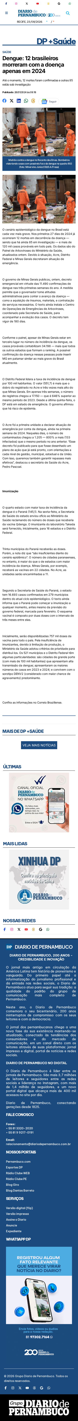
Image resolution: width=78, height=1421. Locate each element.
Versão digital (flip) (19, 1208)
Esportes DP (14, 1167)
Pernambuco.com (18, 1161)
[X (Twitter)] (27, 3)
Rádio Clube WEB (18, 1173)
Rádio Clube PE (16, 1179)
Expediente (13, 1231)
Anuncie (11, 1225)
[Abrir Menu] (6, 12)
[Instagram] (16, 3)
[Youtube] (37, 3)
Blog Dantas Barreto (20, 1190)
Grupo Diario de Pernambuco (34, 1376)
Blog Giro (12, 1185)
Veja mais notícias (39, 745)
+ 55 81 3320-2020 (19, 1128)
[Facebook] (8, 3)
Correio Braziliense (49, 702)
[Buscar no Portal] (68, 13)
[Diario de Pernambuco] (39, 13)
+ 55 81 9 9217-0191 (20, 1132)
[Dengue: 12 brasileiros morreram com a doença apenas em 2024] (4, 100)
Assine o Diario (16, 1219)
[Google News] (59, 3)
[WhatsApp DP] (70, 3)
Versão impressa (17, 1214)
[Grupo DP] (39, 1407)
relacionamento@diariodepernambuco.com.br (38, 1144)
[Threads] (48, 3)
